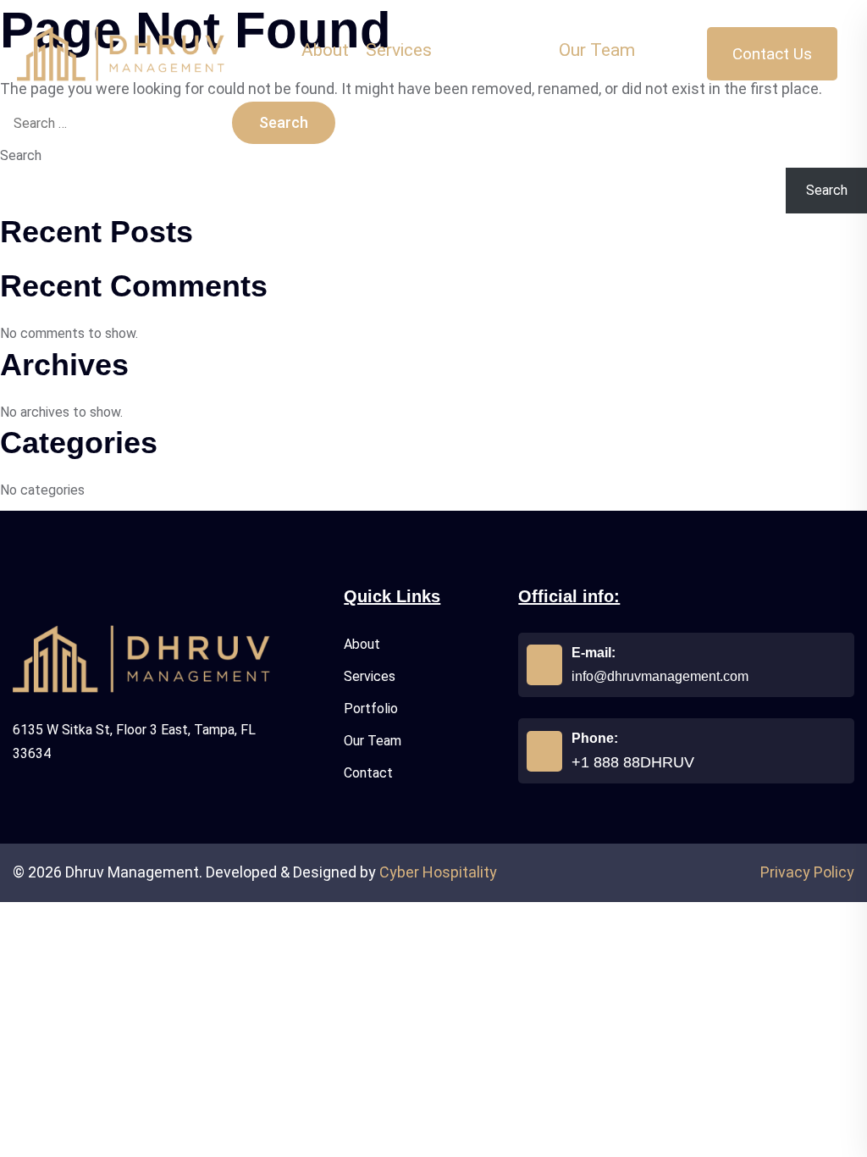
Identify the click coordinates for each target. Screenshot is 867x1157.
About (362, 644)
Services (369, 676)
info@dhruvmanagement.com (660, 676)
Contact (368, 773)
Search (20, 155)
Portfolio (371, 708)
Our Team (372, 741)
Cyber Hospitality (438, 872)
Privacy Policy (807, 872)
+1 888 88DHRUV (633, 762)
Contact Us (772, 54)
